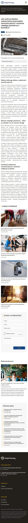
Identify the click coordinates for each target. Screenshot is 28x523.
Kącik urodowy (5, 504)
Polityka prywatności (7, 488)
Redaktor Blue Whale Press (14, 32)
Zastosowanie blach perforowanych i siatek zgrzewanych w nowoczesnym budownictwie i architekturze (14, 430)
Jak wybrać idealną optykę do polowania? (11, 467)
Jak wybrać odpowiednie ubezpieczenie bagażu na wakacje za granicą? (13, 416)
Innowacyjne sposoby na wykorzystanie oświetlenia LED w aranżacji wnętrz (13, 436)
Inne (3, 32)
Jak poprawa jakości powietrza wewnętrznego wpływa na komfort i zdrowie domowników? (14, 423)
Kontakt (3, 486)
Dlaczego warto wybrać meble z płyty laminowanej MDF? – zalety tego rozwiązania (13, 473)
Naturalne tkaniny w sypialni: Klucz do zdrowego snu (13, 410)
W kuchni (3, 499)
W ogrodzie (4, 502)
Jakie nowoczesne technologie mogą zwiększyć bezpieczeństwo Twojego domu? (14, 443)
